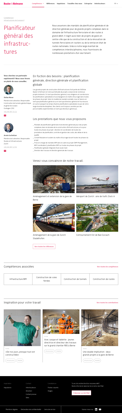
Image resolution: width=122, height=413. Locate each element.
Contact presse (31, 394)
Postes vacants (53, 387)
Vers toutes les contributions (107, 302)
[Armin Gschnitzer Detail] (8, 128)
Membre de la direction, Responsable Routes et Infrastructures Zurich (17, 141)
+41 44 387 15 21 (10, 112)
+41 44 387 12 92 (10, 147)
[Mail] (5, 115)
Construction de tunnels (75, 279)
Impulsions (61, 3)
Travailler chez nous (74, 3)
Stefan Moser (9, 97)
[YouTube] (100, 409)
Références (51, 3)
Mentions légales (12, 409)
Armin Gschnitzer (10, 135)
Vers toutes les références (44, 246)
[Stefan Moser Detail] (8, 90)
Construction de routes (104, 279)
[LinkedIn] (96, 409)
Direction (29, 391)
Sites (27, 398)
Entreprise (88, 3)
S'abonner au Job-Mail (81, 393)
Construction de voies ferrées (46, 279)
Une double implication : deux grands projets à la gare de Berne (98, 353)
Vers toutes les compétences (107, 266)
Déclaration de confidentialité (31, 409)
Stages (50, 391)
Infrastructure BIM (18, 279)
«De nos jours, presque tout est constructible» (20, 353)
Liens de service (49, 409)
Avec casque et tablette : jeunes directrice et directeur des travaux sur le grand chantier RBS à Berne (60, 342)
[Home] (13, 3)
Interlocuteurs (99, 3)
